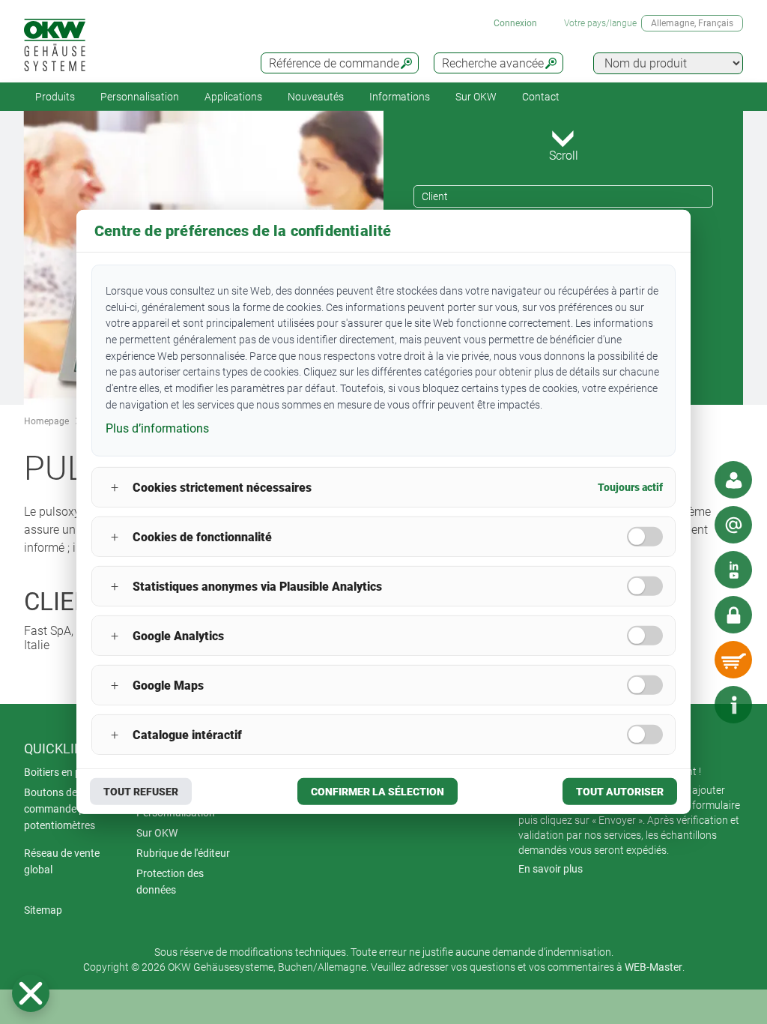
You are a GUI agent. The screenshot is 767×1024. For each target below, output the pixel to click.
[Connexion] (733, 614)
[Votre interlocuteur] (733, 480)
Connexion (515, 23)
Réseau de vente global (62, 861)
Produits (55, 97)
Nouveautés (316, 97)
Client (435, 196)
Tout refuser (140, 792)
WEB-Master (653, 967)
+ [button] (114, 488)
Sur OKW (476, 97)
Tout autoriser (620, 792)
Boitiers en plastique (71, 772)
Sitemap (43, 910)
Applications (233, 97)
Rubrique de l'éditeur (183, 853)
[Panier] (733, 659)
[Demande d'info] (733, 524)
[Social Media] (733, 569)
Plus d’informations (157, 428)
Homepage (46, 421)
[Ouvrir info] (733, 704)
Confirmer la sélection (377, 792)
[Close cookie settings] (30, 993)
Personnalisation (139, 97)
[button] (30, 993)
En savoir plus (550, 869)
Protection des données (170, 881)
